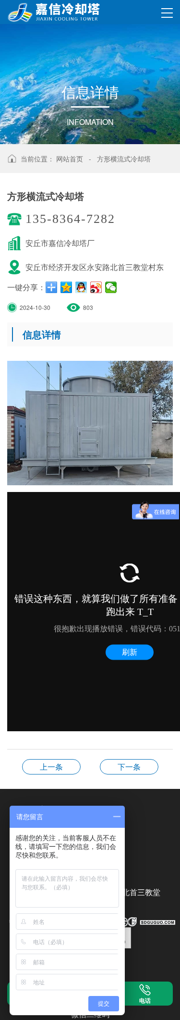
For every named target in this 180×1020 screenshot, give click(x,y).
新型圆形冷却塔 (129, 766)
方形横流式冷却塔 (124, 158)
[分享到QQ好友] (81, 287)
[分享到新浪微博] (96, 287)
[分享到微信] (111, 287)
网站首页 (69, 158)
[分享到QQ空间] (66, 287)
